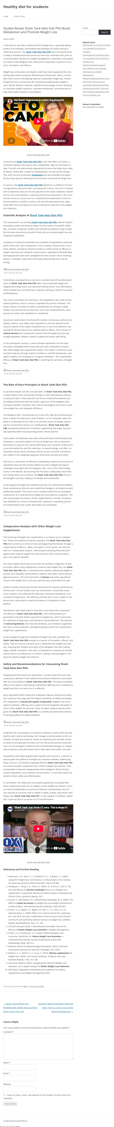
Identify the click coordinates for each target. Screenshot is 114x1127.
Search (85, 28)
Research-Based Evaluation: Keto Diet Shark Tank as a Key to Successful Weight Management (55, 1007)
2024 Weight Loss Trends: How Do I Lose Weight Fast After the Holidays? (97, 48)
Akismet (18, 1126)
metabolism (37, 175)
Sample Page (19, 16)
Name (7, 1062)
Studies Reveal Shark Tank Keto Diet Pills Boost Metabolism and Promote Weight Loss (96, 91)
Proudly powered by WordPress (15, 1121)
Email (6, 1073)
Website (7, 1084)
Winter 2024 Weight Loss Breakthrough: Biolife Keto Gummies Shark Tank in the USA (20, 1007)
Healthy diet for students (25, 6)
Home (5, 16)
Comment (8, 1032)
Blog (25, 986)
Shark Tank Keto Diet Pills (38, 52)
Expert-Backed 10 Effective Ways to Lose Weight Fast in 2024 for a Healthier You (96, 58)
